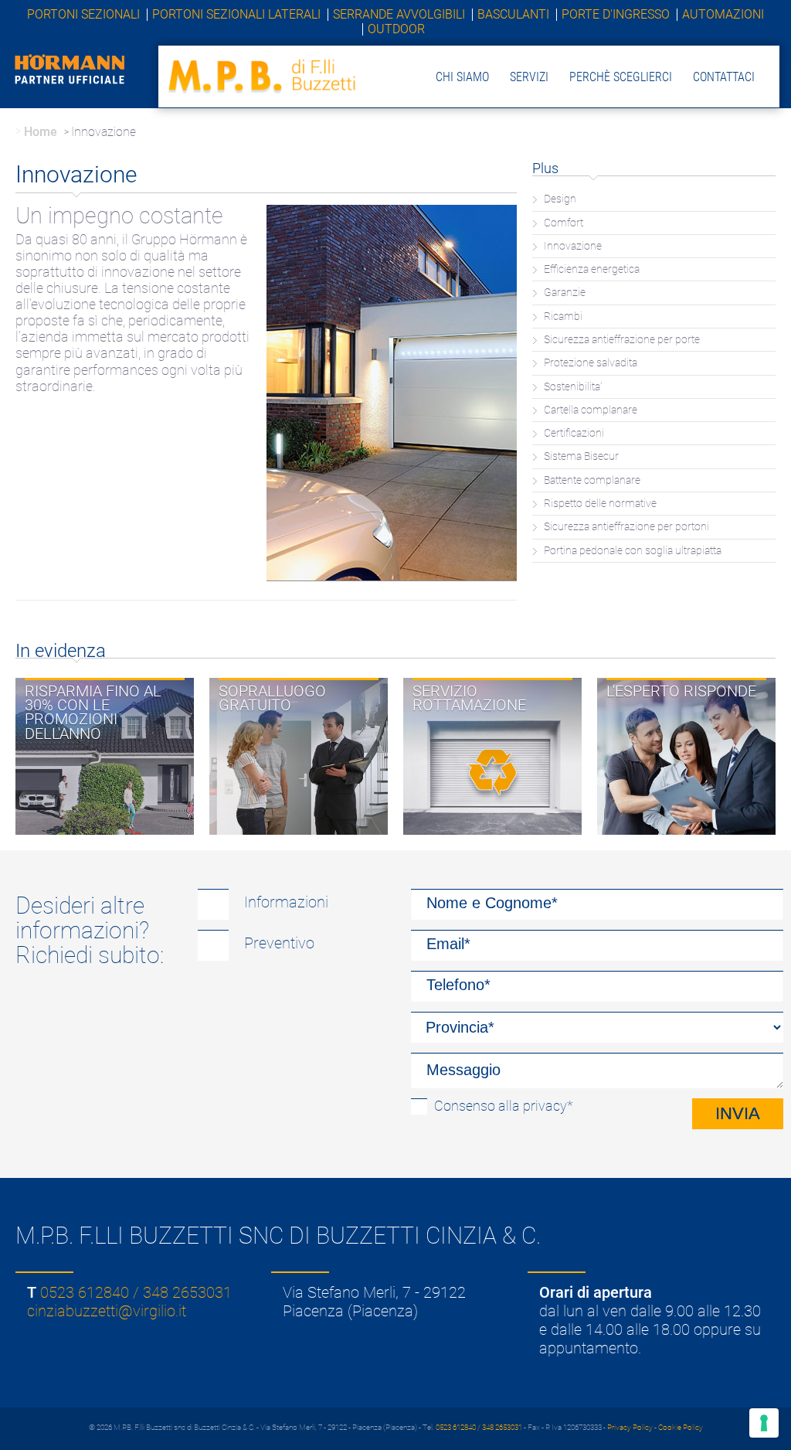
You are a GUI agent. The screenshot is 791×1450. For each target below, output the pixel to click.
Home (40, 131)
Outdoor (396, 29)
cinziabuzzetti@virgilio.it (106, 1311)
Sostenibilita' (573, 386)
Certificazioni (574, 433)
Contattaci (724, 77)
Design (560, 199)
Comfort (563, 223)
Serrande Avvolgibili (399, 15)
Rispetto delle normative (600, 503)
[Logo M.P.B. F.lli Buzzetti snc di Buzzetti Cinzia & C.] (263, 75)
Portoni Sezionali (83, 15)
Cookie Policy (680, 1427)
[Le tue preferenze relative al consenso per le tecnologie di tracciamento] (764, 1423)
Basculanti (513, 15)
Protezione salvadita (590, 362)
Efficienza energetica (592, 269)
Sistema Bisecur (581, 456)
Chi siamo (462, 77)
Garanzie (565, 292)
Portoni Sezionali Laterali (236, 15)
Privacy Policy (630, 1427)
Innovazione (573, 246)
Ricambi (563, 316)
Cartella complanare (590, 410)
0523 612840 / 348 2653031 (136, 1292)
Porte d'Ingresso (616, 15)
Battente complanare (592, 480)
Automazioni (723, 15)
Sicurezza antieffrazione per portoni (626, 526)
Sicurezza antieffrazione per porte (622, 339)
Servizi (529, 77)
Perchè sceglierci (620, 77)
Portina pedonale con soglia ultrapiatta (632, 550)
